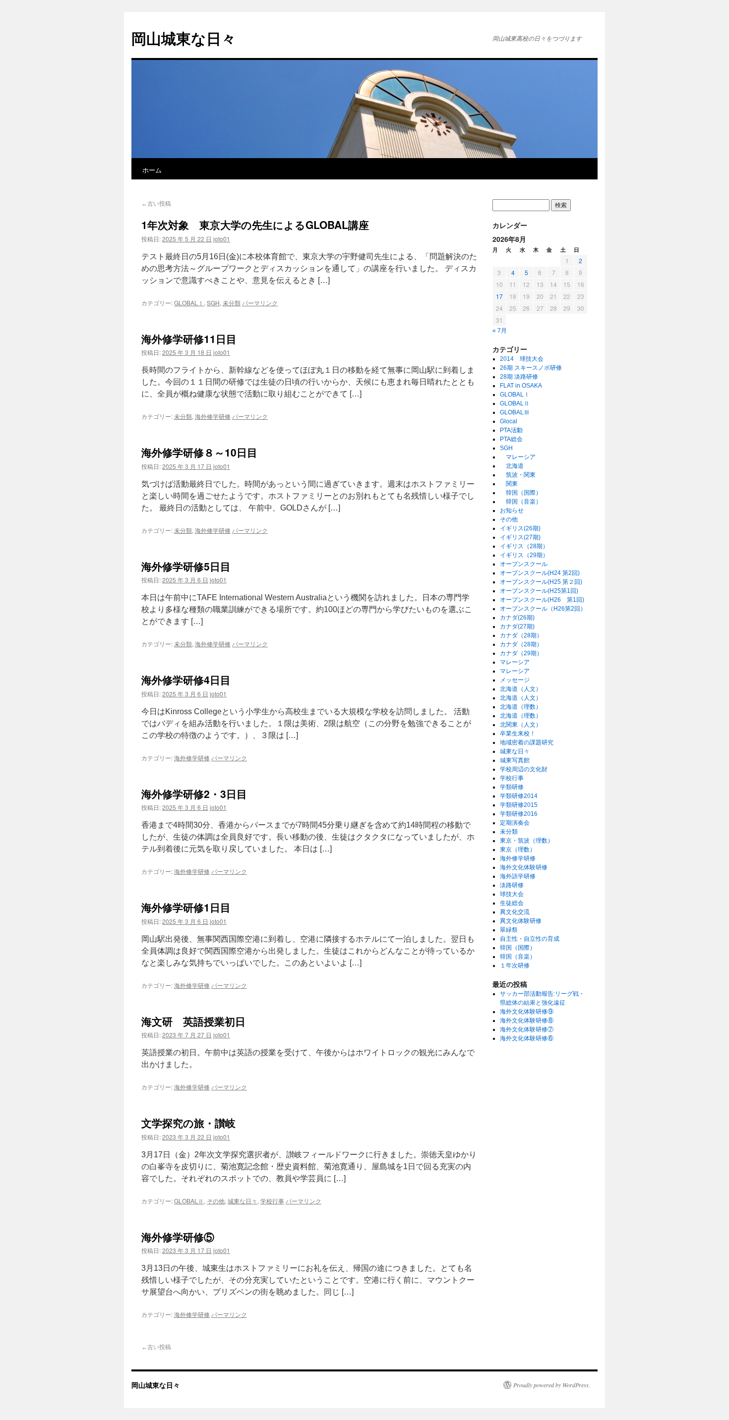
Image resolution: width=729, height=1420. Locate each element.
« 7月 (499, 330)
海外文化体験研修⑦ (526, 1029)
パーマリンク (260, 302)
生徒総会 (512, 903)
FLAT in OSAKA (521, 385)
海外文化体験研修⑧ (526, 1020)
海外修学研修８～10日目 (199, 452)
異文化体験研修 (521, 920)
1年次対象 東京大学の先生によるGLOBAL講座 (255, 224)
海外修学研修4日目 (186, 679)
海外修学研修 (213, 416)
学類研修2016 (519, 813)
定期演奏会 (515, 822)
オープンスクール (523, 564)
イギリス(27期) (520, 537)
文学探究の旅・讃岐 (188, 1122)
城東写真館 (515, 760)
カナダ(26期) (517, 617)
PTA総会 (511, 439)
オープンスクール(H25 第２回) (541, 581)
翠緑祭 (509, 929)
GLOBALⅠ (189, 302)
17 (499, 296)
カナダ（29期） (521, 653)
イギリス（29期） (524, 555)
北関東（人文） (521, 724)
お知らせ (512, 510)
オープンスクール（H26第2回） (543, 608)
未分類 (232, 302)
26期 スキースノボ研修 (531, 367)
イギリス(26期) (520, 528)
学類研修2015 (519, 804)
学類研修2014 (519, 796)
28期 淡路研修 (519, 376)
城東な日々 (242, 1200)
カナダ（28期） (521, 635)
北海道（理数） (521, 706)
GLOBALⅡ (189, 1200)
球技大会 (512, 894)
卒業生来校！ (518, 733)
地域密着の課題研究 (526, 742)
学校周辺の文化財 (523, 769)
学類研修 (512, 787)
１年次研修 (515, 965)
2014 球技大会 (522, 358)
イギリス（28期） (524, 546)
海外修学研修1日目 (186, 907)
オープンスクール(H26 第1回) (542, 599)
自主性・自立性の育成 (529, 938)
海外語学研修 (518, 876)
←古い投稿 (156, 203)
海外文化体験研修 (523, 867)
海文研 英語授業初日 (193, 1021)
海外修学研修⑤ (177, 1236)
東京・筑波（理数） (526, 840)
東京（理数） (518, 849)
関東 (509, 483)
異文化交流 (515, 912)
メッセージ (515, 680)
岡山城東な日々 (183, 38)
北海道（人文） (521, 688)
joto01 (221, 238)
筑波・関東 (518, 474)
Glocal (508, 421)
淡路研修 (512, 885)
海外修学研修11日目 (189, 338)
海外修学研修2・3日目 (194, 793)
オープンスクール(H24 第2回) (540, 572)
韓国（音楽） (521, 501)
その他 (216, 1200)
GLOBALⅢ (515, 412)
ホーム (152, 169)
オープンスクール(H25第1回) (539, 590)
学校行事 (272, 1200)
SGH (213, 302)
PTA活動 (511, 430)
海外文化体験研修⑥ (526, 1038)
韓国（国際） (521, 492)
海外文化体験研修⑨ (526, 1011)
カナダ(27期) (517, 626)
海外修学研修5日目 (186, 566)
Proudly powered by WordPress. (551, 1385)
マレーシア (518, 457)
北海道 (512, 465)
